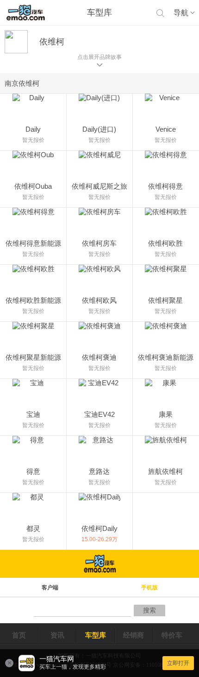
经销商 (133, 635)
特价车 (172, 635)
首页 (19, 635)
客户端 (50, 587)
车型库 (95, 635)
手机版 (149, 587)
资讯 (57, 635)
